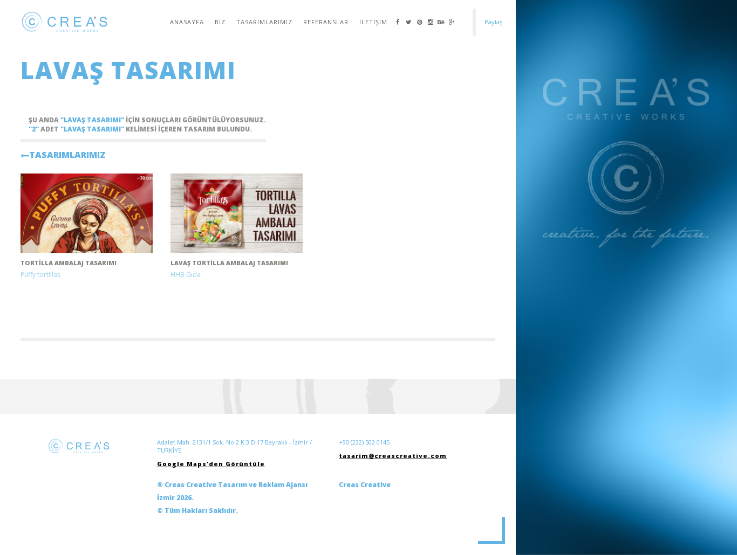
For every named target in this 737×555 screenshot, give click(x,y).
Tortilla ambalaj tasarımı (69, 263)
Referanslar (326, 22)
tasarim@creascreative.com (393, 456)
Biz (220, 22)
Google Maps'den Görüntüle (211, 464)
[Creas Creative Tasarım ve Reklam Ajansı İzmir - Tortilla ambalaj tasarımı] (87, 213)
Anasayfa (187, 22)
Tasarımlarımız (264, 22)
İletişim (373, 22)
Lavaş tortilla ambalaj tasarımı (229, 263)
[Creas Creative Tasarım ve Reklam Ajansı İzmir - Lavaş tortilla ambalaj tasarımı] (236, 213)
